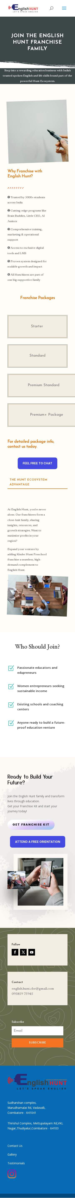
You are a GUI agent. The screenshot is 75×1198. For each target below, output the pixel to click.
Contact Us (15, 1146)
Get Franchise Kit (31, 824)
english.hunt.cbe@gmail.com (33, 988)
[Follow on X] (23, 952)
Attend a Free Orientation (37, 841)
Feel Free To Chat (37, 463)
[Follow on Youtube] (31, 952)
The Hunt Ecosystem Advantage (28, 482)
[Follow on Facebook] (15, 952)
